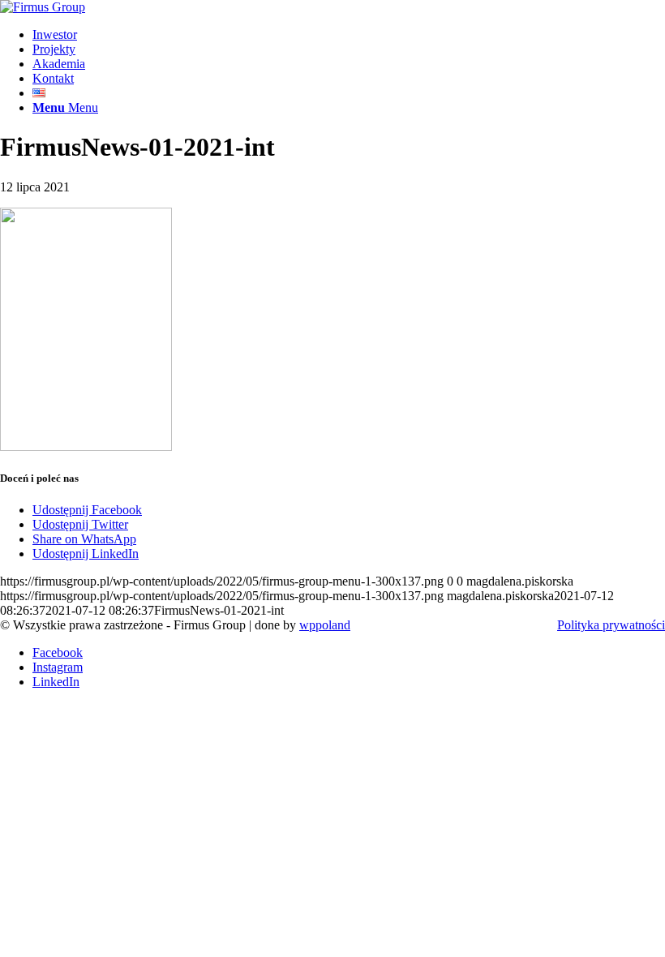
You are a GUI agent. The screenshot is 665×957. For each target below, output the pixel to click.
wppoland (324, 625)
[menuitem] (348, 35)
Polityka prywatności (611, 625)
